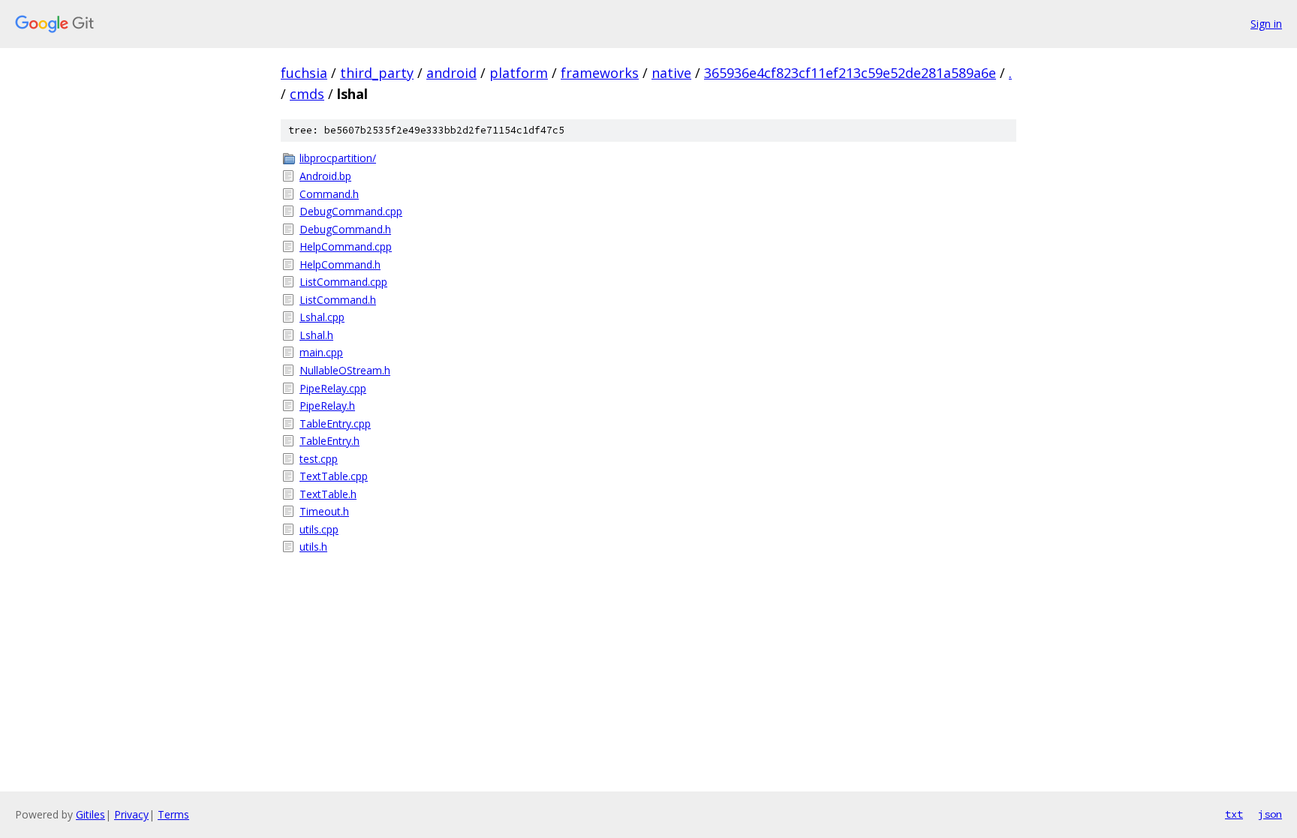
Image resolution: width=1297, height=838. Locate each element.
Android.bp (325, 176)
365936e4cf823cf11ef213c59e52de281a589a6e (850, 73)
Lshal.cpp (322, 317)
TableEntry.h (329, 441)
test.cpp (318, 459)
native (671, 73)
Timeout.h (324, 511)
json (1270, 814)
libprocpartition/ (337, 158)
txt (1234, 814)
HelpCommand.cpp (345, 246)
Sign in (1266, 24)
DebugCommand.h (345, 229)
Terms (173, 814)
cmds (307, 94)
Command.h (329, 194)
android (451, 73)
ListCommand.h (337, 300)
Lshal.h (316, 335)
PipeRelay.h (327, 405)
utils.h (313, 546)
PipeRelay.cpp (332, 388)
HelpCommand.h (340, 264)
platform (518, 73)
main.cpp (321, 352)
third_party (377, 73)
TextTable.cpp (333, 476)
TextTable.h (328, 494)
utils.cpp (319, 529)
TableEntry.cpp (335, 423)
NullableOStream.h (344, 370)
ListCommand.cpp (343, 282)
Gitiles (90, 814)
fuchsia (304, 73)
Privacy (131, 814)
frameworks (600, 73)
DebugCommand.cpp (350, 211)
